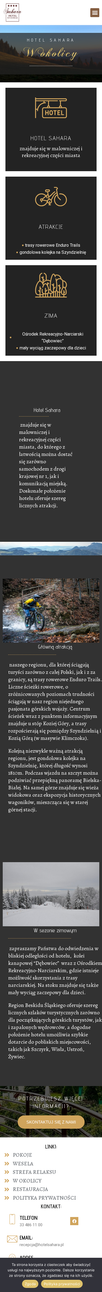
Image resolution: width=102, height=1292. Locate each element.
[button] (94, 12)
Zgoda (30, 1284)
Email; (26, 1237)
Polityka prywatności (62, 1284)
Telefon (29, 1218)
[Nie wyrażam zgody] (90, 1276)
